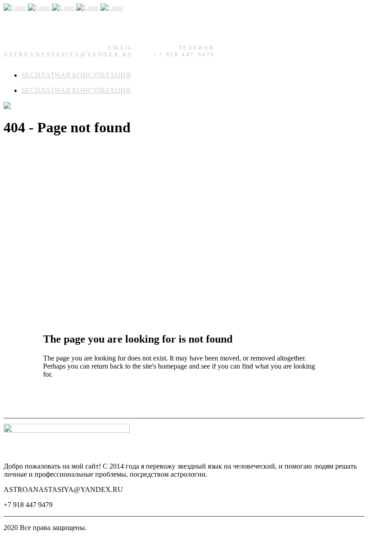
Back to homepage (69, 398)
